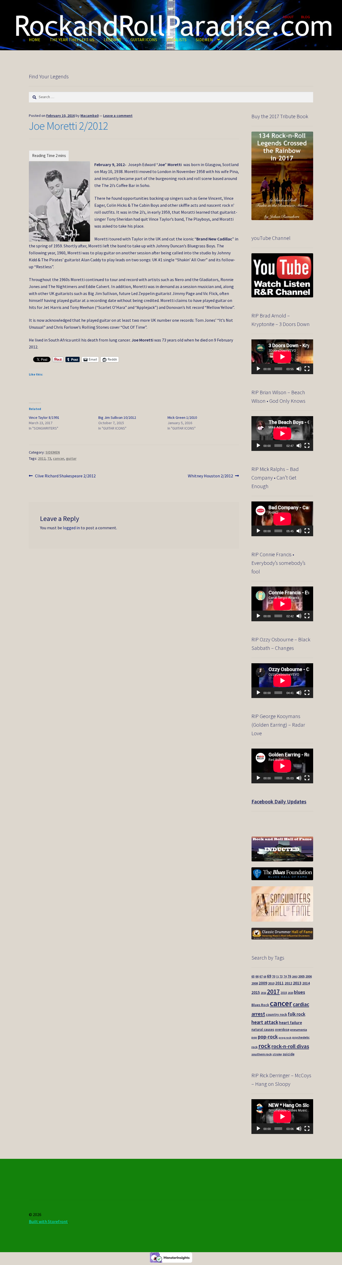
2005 (301, 976)
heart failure (290, 1022)
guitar (71, 458)
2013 (297, 983)
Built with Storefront (48, 1221)
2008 (254, 983)
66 (257, 976)
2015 (255, 992)
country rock (276, 1014)
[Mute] (299, 368)
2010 (271, 983)
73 (49, 458)
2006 (308, 976)
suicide (288, 1054)
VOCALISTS (176, 39)
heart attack (264, 1022)
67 (261, 976)
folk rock (296, 1014)
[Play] (258, 368)
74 (285, 976)
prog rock (285, 1037)
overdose (282, 1029)
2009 (263, 983)
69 (269, 976)
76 (289, 976)
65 (253, 976)
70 (273, 976)
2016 (263, 993)
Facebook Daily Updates (278, 801)
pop (254, 1037)
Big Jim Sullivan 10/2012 (117, 417)
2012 (41, 458)
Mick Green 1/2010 (182, 417)
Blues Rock (260, 1005)
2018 (284, 993)
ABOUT (288, 16)
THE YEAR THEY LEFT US (72, 39)
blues (299, 992)
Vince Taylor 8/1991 (44, 417)
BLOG (305, 16)
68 (264, 976)
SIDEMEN (204, 39)
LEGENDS (112, 39)
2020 (290, 993)
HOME (34, 39)
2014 (306, 983)
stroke (277, 1054)
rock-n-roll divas (290, 1046)
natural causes (262, 1029)
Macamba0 (89, 115)
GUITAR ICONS (143, 39)
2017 (273, 991)
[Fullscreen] (307, 368)
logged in (71, 527)
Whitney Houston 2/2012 (210, 476)
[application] (282, 356)
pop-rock (268, 1036)
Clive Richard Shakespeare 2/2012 (65, 476)
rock (264, 1046)
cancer (58, 458)
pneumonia (298, 1030)
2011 (279, 983)
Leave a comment (118, 115)
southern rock (261, 1054)
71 (277, 976)
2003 (294, 976)
